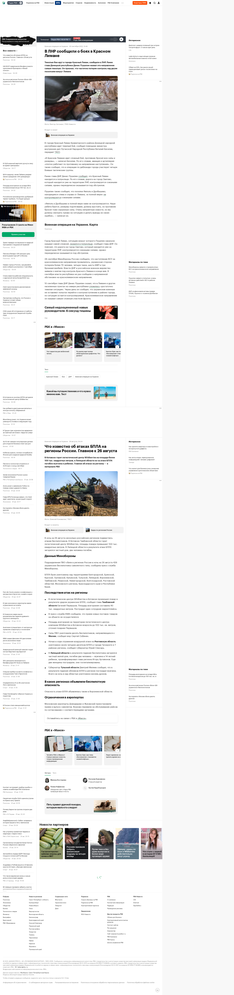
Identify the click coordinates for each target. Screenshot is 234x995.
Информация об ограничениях (14, 982)
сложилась (94, 286)
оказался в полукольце (81, 243)
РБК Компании (8, 792)
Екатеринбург (34, 902)
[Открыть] (18, 3)
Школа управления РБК (115, 942)
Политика (6, 60)
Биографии (7, 917)
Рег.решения (111, 928)
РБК (46, 318)
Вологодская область (36, 914)
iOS (134, 900)
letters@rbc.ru (23, 967)
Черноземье (33, 938)
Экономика (7, 501)
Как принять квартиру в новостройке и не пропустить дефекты (143, 447)
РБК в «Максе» (55, 326)
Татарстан (32, 932)
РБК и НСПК (7, 632)
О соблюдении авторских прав (41, 982)
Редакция (110, 905)
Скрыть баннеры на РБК (89, 900)
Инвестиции (7, 73)
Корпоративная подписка (90, 905)
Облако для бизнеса (114, 917)
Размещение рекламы (114, 908)
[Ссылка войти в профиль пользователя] (158, 3)
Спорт (5, 687)
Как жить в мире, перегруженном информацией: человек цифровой (142, 458)
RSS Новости (85, 914)
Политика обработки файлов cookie (140, 982)
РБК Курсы (111, 939)
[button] (150, 3)
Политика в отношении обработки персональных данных (103, 982)
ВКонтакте (58, 900)
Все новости (9, 51)
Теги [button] (46, 369)
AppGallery (137, 905)
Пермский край (34, 926)
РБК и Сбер (7, 413)
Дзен (56, 908)
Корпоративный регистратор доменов (117, 921)
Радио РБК (12, 3)
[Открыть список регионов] (150, 3)
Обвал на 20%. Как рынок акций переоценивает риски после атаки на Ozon (143, 69)
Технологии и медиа (10, 468)
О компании (111, 900)
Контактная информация (115, 902)
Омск (31, 908)
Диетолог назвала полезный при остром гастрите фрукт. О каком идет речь (144, 46)
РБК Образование (9, 923)
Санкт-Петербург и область (39, 900)
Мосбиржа (24, 972)
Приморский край (35, 949)
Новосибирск (34, 905)
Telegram (58, 905)
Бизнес (5, 446)
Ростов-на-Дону (34, 929)
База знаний (7, 920)
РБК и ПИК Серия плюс (11, 836)
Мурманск (32, 946)
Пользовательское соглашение (66, 982)
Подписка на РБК (87, 902)
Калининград (33, 917)
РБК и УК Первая (8, 814)
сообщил (82, 175)
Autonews (132, 61)
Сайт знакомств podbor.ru (116, 934)
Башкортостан (34, 911)
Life (130, 50)
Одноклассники (60, 902)
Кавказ (31, 940)
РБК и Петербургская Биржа (13, 479)
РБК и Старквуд (8, 880)
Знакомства (111, 931)
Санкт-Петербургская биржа (39, 972)
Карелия (32, 943)
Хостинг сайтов (112, 925)
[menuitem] (33, 3)
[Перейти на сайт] (18, 41)
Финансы (6, 280)
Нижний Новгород (35, 923)
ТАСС (57, 151)
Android (136, 902)
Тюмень (31, 935)
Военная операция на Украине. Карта (71, 224)
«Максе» (82, 718)
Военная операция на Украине (56, 46)
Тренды (131, 462)
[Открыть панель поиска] (154, 2)
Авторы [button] (48, 773)
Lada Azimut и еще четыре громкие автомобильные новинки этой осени (142, 57)
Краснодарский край (36, 920)
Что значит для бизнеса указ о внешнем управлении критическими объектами (144, 469)
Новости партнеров (53, 824)
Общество (6, 168)
